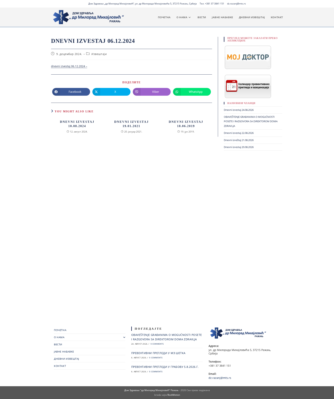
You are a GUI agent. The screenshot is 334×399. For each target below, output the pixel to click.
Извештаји (99, 54)
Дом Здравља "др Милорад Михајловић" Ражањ (151, 390)
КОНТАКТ (60, 366)
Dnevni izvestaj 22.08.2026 (239, 133)
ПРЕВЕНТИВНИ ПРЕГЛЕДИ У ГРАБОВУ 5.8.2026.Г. (165, 367)
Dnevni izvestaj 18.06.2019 (186, 124)
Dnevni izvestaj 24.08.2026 (239, 110)
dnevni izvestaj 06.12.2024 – (69, 66)
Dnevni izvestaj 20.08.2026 (239, 147)
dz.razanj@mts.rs (236, 3)
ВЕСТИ (58, 344)
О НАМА (59, 337)
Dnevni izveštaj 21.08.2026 (239, 140)
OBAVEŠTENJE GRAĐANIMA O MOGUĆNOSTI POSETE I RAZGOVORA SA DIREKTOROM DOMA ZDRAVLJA (251, 121)
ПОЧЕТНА (60, 330)
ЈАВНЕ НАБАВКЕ (64, 351)
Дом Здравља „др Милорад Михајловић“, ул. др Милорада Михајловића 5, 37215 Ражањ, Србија (142, 3)
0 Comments (157, 343)
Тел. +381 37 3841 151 (212, 3)
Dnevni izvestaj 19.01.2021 (131, 124)
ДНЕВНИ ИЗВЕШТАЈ (66, 358)
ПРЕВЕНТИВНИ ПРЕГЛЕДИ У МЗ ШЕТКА (158, 353)
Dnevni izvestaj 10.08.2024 (77, 124)
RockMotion (173, 394)
